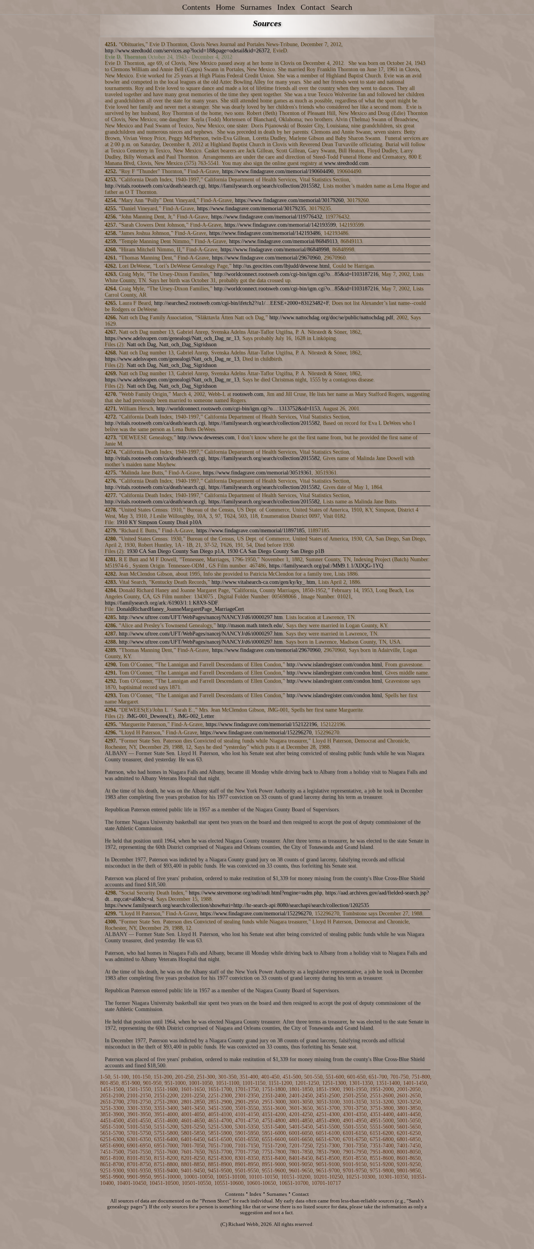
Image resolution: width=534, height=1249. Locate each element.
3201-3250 (409, 1102)
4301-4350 (355, 1114)
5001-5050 (409, 1121)
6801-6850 (409, 1139)
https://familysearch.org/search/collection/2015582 (264, 186)
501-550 (313, 1077)
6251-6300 (112, 1139)
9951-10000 (167, 1177)
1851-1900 (328, 1089)
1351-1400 (388, 1083)
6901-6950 (139, 1146)
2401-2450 (301, 1096)
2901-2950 (247, 1102)
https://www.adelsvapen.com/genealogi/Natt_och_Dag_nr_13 (172, 338)
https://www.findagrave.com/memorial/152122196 (261, 724)
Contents (196, 7)
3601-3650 (301, 1108)
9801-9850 (409, 1171)
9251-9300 (112, 1171)
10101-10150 (263, 1177)
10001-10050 (198, 1177)
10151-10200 (295, 1177)
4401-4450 (409, 1114)
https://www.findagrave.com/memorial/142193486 (265, 233)
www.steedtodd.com (346, 163)
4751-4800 (274, 1121)
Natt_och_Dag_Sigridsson (188, 344)
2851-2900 (220, 1102)
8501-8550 (355, 1158)
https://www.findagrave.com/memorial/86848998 (274, 249)
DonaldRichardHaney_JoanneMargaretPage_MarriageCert (180, 609)
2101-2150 (139, 1096)
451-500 (292, 1077)
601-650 (356, 1077)
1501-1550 (139, 1089)
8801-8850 (193, 1164)
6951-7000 (166, 1146)
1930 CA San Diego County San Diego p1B (275, 551)
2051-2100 (112, 1096)
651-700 (378, 1077)
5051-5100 (112, 1127)
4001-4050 (193, 1114)
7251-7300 (328, 1146)
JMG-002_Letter (195, 716)
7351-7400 (382, 1146)
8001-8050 (409, 1152)
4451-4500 (112, 1121)
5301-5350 (247, 1127)
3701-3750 (355, 1108)
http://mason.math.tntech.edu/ (250, 625)
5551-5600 (382, 1127)
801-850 (109, 1083)
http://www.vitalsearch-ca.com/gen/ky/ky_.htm (263, 582)
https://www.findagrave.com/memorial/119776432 (266, 217)
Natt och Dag (141, 344)
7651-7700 (220, 1152)
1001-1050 (201, 1083)
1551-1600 (166, 1089)
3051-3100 (328, 1102)
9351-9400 (166, 1171)
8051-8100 (112, 1158)
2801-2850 (193, 1102)
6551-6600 (274, 1139)
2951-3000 (274, 1102)
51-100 (121, 1077)
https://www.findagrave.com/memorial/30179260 (289, 200)
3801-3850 (409, 1108)
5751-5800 (166, 1133)
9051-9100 (328, 1164)
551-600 (335, 1077)
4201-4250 (301, 1114)
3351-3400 (166, 1108)
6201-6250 (409, 1133)
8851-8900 (220, 1164)
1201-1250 (307, 1083)
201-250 (184, 1077)
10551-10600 (229, 1183)
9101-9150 (355, 1164)
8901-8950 (247, 1164)
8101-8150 (139, 1158)
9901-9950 (139, 1177)
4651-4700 (220, 1121)
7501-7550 (139, 1152)
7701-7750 (247, 1152)
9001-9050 (301, 1164)
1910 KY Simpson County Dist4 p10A (159, 522)
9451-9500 (220, 1171)
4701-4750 (247, 1121)
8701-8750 (139, 1164)
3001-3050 (301, 1102)
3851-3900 (112, 1114)
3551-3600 (274, 1108)
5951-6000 (274, 1133)
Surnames (256, 7)
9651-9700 (328, 1171)
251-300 (206, 1077)
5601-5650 (409, 1127)
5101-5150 (139, 1127)
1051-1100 (227, 1083)
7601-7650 (193, 1152)
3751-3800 (382, 1108)
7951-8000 (382, 1152)
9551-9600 (274, 1171)
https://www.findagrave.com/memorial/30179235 (251, 208)
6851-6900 (112, 1146)
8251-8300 (220, 1158)
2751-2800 (166, 1102)
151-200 (163, 1077)
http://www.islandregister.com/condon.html (334, 664)
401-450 (270, 1077)
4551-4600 (166, 1121)
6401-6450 (193, 1139)
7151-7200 (274, 1146)
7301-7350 (355, 1146)
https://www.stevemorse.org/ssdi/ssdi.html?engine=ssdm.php (255, 893)
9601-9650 (301, 1171)
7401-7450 (409, 1146)
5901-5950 (247, 1133)
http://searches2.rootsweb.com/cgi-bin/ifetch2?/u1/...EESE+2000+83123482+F (241, 303)
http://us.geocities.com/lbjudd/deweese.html (281, 266)
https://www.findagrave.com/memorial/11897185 (250, 530)
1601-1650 (193, 1089)
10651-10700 (293, 1183)
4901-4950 (355, 1121)
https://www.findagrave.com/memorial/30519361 (257, 473)
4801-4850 (301, 1121)
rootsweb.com (248, 394)
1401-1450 (415, 1083)
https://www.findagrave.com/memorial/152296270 (256, 732)
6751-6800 (382, 1139)
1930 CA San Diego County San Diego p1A (175, 551)
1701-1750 (247, 1089)
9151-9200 (382, 1164)
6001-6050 (301, 1133)
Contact (313, 7)
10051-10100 (230, 1177)
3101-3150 (355, 1102)
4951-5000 (382, 1121)
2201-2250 (193, 1096)
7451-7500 (112, 1152)
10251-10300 (360, 1177)
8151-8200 (166, 1158)
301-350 (227, 1077)
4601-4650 (193, 1121)
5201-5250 (193, 1127)
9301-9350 (139, 1171)
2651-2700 (112, 1102)
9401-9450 (193, 1171)
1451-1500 (112, 1089)
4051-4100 (220, 1114)
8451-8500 (328, 1158)
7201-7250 (301, 1146)
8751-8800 (166, 1164)
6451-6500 (220, 1139)
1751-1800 (274, 1089)
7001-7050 (193, 1146)
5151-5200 (166, 1127)
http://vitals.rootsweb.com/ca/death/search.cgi (155, 186)
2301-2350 (247, 1096)
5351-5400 (274, 1127)
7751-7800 (274, 1152)
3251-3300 (112, 1108)
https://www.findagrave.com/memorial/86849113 (283, 241)
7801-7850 (301, 1152)
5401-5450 (301, 1127)
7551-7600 (166, 1152)
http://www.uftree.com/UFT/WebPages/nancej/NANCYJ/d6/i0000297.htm (201, 617)
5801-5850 (193, 1133)
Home (225, 7)
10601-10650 (261, 1183)
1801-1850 (301, 1089)
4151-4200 (274, 1114)
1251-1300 (334, 1083)
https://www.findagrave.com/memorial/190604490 (277, 171)
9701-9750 (355, 1171)
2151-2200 (166, 1096)
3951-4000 (166, 1114)
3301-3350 (139, 1108)
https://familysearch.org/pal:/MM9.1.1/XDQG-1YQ (326, 566)
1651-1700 (220, 1089)
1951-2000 (382, 1089)
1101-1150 (253, 1083)
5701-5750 (139, 1133)
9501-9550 (247, 1171)
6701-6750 (355, 1139)
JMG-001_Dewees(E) (150, 716)
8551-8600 (382, 1158)
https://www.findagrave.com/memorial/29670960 (266, 258)
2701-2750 (139, 1102)
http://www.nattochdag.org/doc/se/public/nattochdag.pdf (331, 317)
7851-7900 (328, 1152)
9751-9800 (382, 1171)
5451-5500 (328, 1127)
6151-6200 (382, 1133)
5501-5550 (355, 1127)
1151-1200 (280, 1083)
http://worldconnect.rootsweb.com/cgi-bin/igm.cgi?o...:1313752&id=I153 (238, 409)
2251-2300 (220, 1096)
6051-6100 (328, 1133)
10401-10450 (131, 1183)
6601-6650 (301, 1139)
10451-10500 (164, 1183)
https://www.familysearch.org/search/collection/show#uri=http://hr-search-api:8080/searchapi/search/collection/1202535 (237, 905)
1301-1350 (361, 1083)
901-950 (152, 1083)
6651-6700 (328, 1139)
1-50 (105, 1077)
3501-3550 (247, 1108)
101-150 (141, 1077)
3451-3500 (220, 1108)
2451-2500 (328, 1096)
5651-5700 (112, 1133)
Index (286, 7)
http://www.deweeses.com (206, 437)
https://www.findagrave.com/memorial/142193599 (280, 225)
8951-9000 (274, 1164)
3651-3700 (328, 1108)
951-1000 (175, 1083)
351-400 (249, 1077)
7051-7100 (220, 1146)
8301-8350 (247, 1158)
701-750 (399, 1077)
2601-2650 (409, 1096)
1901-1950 (355, 1089)
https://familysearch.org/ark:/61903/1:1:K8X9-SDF (161, 603)
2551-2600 (382, 1096)
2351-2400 (274, 1096)
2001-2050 (409, 1089)
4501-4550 (139, 1121)
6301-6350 (139, 1139)
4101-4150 (247, 1114)
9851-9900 (112, 1177)
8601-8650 (409, 1158)
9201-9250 (409, 1164)
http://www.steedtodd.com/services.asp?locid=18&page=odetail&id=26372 (187, 51)
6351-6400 (166, 1139)
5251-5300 (220, 1127)
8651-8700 (112, 1164)
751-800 (421, 1077)
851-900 (131, 1083)
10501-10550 (196, 1183)
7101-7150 (247, 1146)
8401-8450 (301, 1158)
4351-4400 (382, 1114)
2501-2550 (355, 1096)
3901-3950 (139, 1114)
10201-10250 (328, 1177)
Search (341, 7)
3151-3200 (382, 1102)
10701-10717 (326, 1183)
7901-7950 (355, 1152)
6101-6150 (355, 1133)
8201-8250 (193, 1158)
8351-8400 (274, 1158)
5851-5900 (220, 1133)
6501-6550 (247, 1139)
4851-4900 (328, 1121)
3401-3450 (193, 1108)
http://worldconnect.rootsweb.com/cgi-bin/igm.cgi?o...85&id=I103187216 (296, 274)
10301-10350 (393, 1177)
